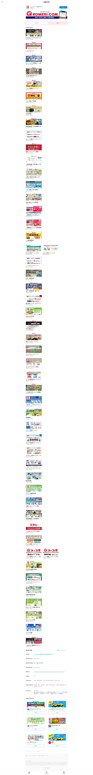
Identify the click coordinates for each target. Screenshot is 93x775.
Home (29, 773)
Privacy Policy (34, 755)
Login (47, 755)
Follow (63, 7)
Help (30, 755)
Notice (27, 755)
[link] (28, 7)
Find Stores (46, 773)
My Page (63, 773)
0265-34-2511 (37, 667)
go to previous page (2, 2)
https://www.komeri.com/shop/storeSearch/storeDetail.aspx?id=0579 (49, 671)
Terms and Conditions (41, 755)
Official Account (62, 650)
